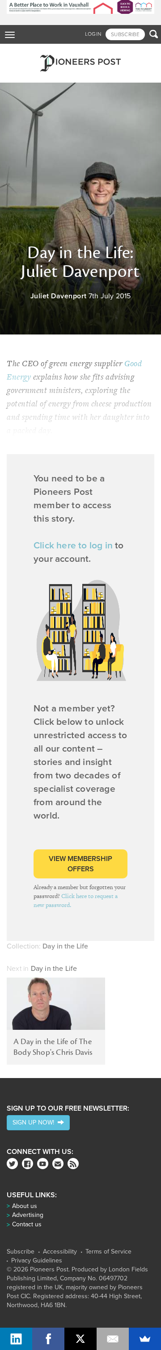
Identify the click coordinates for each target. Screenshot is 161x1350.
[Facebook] (27, 1163)
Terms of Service (108, 1252)
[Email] (113, 1339)
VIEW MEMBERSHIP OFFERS (80, 864)
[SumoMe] (145, 1339)
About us (24, 1206)
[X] (80, 1339)
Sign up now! (35, 1122)
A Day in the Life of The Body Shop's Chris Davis (53, 1047)
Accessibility (60, 1252)
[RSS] (73, 1163)
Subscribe (20, 1252)
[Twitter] (12, 1163)
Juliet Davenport (58, 296)
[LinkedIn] (16, 1339)
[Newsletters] (58, 1163)
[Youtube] (42, 1163)
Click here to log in (73, 545)
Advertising (27, 1215)
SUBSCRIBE (125, 34)
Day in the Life (54, 968)
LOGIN (93, 34)
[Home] (80, 63)
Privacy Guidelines (36, 1261)
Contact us (27, 1224)
